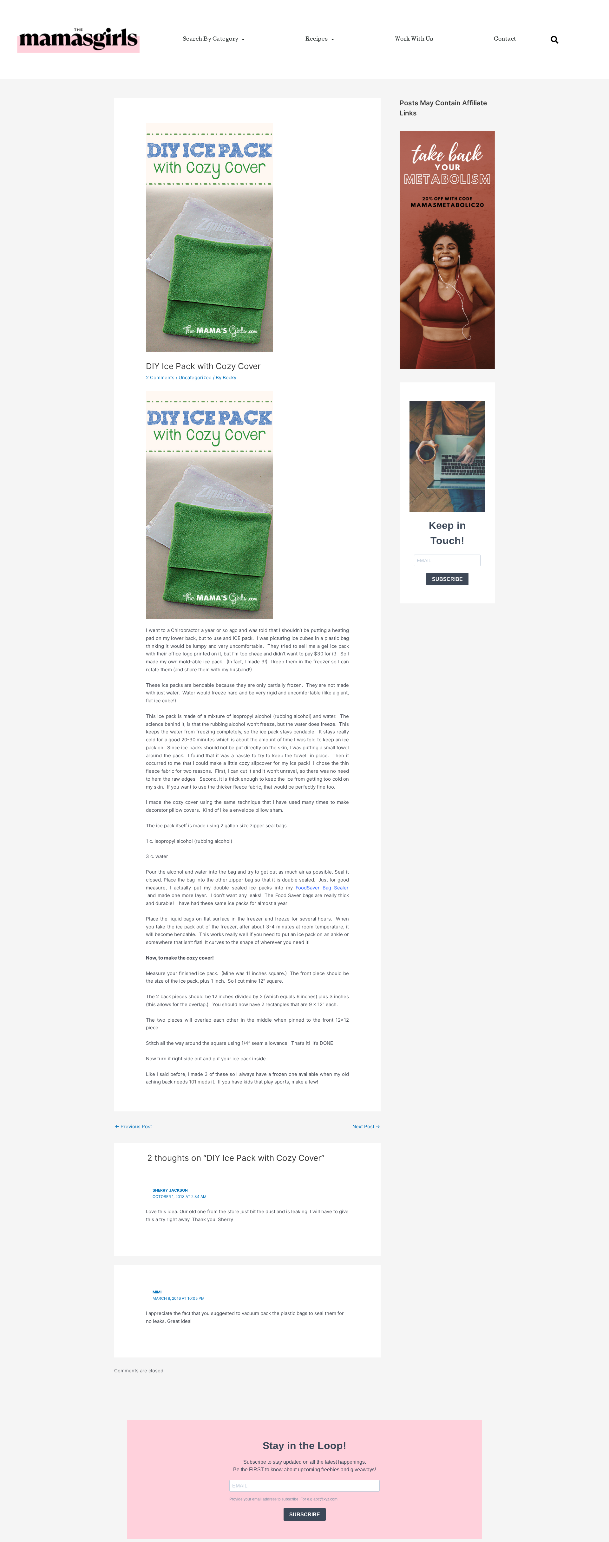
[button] (555, 40)
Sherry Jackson (170, 1190)
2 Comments (160, 377)
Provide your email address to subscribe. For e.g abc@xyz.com (283, 1499)
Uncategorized (195, 377)
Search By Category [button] (211, 39)
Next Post (366, 1126)
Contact (505, 39)
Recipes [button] (316, 39)
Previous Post (133, 1126)
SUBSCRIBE (447, 579)
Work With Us (414, 39)
